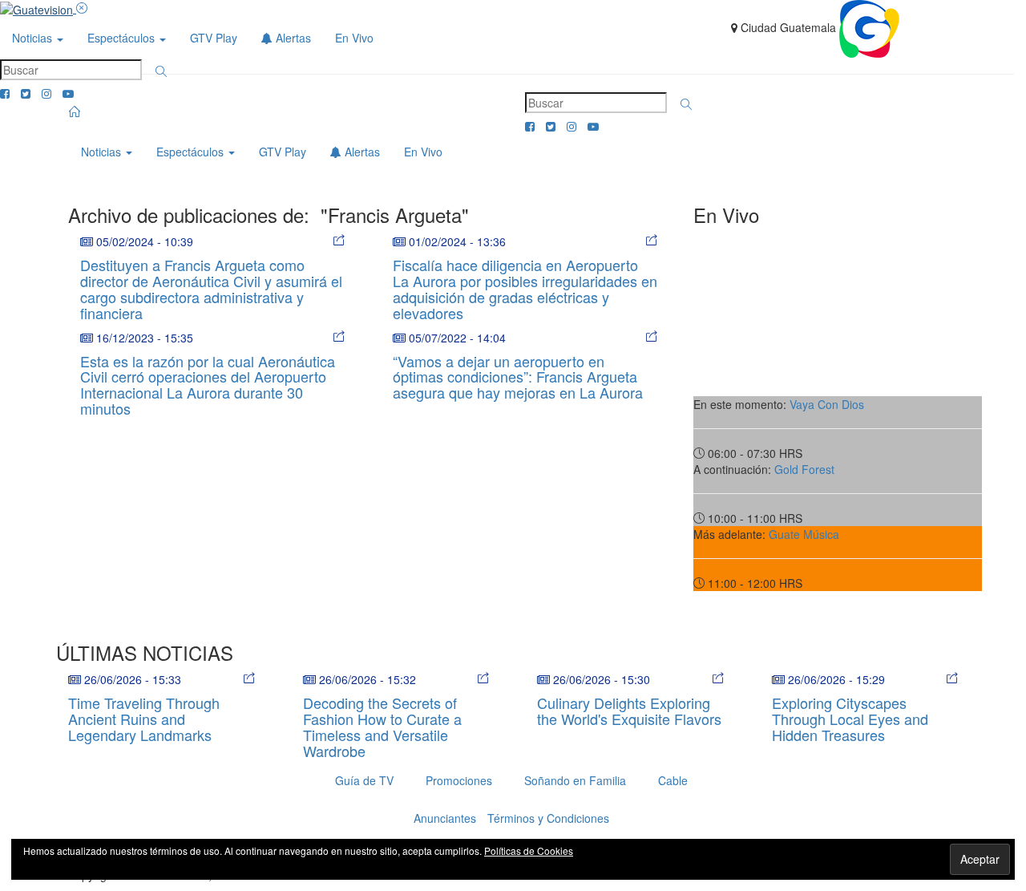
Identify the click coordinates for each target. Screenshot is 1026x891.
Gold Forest (804, 469)
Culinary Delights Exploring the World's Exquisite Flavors (629, 710)
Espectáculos (122, 38)
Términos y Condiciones (548, 818)
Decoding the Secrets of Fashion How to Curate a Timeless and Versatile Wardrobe (382, 726)
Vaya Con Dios (827, 404)
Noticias (33, 38)
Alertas (292, 38)
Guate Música (804, 534)
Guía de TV (364, 780)
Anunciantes (445, 818)
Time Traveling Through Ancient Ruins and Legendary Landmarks (144, 718)
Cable (673, 780)
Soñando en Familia (575, 780)
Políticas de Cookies (528, 850)
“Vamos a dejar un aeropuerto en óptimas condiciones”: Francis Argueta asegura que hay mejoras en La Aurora (518, 376)
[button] (161, 71)
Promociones (459, 780)
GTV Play (213, 38)
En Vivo (354, 38)
